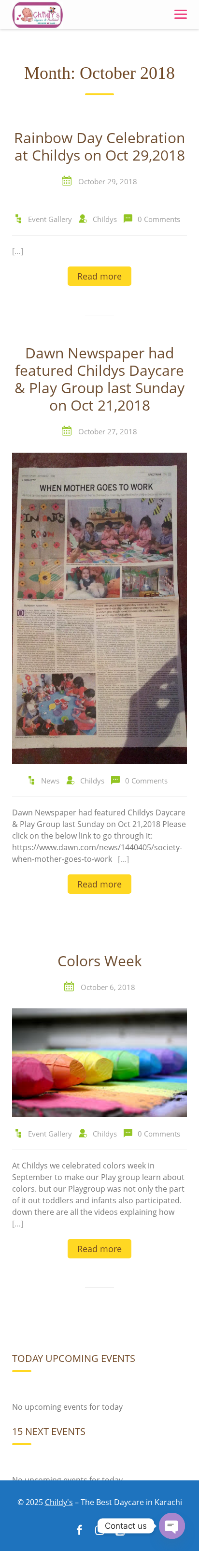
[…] (17, 251)
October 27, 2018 (107, 431)
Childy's (59, 1502)
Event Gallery (50, 219)
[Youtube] (119, 1531)
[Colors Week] (99, 1062)
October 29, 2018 (107, 181)
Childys (105, 219)
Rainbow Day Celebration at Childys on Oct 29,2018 (99, 147)
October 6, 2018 (108, 987)
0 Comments (159, 219)
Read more (99, 276)
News (50, 780)
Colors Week (99, 961)
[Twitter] (99, 1531)
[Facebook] (79, 1531)
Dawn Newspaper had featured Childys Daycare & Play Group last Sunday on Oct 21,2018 (99, 379)
